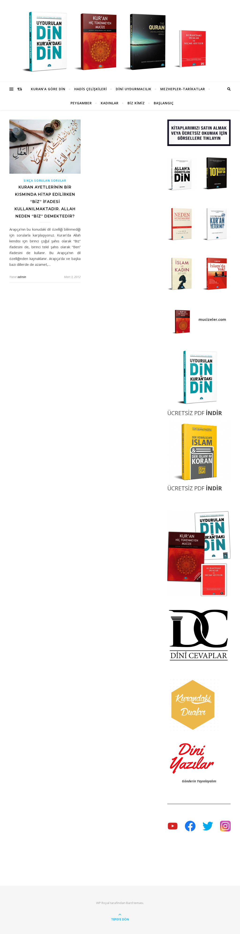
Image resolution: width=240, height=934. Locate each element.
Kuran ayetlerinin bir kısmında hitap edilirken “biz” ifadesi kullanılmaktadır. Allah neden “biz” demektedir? (45, 201)
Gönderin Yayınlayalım (199, 781)
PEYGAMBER (81, 103)
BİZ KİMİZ (136, 103)
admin (22, 277)
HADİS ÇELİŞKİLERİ (90, 89)
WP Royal (102, 903)
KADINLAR (110, 103)
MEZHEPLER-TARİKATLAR (182, 89)
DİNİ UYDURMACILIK (133, 89)
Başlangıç (164, 103)
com (222, 319)
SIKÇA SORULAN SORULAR (45, 181)
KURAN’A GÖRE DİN (48, 89)
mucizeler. (208, 319)
